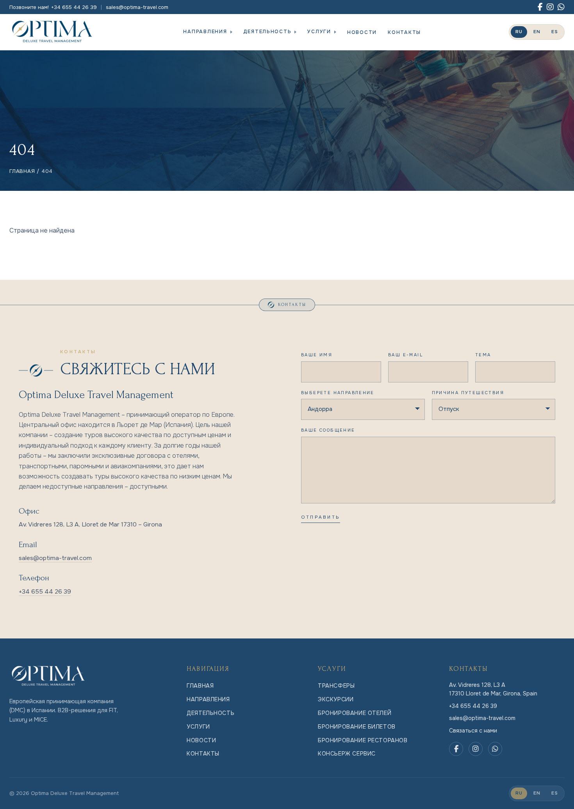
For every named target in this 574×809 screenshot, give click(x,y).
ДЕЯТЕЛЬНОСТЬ (267, 31)
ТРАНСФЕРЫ (336, 685)
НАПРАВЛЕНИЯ (205, 31)
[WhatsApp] (561, 7)
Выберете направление (337, 392)
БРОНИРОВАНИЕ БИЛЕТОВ (357, 726)
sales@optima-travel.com (137, 7)
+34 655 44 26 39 (45, 592)
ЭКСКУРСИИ (335, 699)
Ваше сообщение (328, 430)
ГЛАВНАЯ (22, 171)
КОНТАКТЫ (404, 32)
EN (536, 32)
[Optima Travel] (52, 32)
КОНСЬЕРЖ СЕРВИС (347, 753)
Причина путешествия (468, 392)
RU (518, 32)
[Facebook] (540, 7)
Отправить (320, 517)
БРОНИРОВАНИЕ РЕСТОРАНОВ (362, 740)
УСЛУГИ (319, 31)
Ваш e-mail (405, 354)
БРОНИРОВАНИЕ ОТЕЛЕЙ (354, 713)
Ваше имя (316, 354)
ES (554, 32)
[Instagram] (550, 7)
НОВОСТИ (362, 32)
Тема (483, 354)
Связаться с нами (473, 730)
